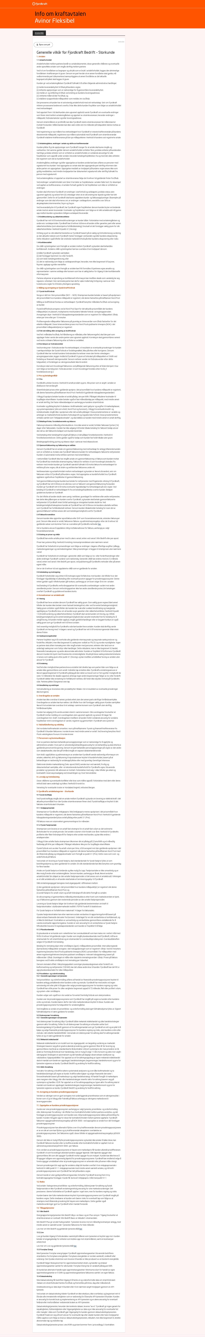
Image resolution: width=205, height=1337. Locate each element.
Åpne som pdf (44, 45)
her (99, 524)
